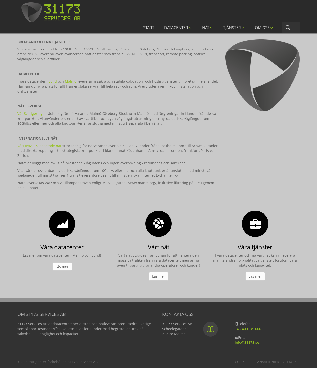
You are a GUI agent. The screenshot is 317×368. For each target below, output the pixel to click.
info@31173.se (247, 342)
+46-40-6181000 (248, 328)
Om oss (262, 27)
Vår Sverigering (30, 113)
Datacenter (176, 27)
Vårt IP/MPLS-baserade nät (39, 145)
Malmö (70, 81)
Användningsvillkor (276, 361)
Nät (205, 27)
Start (148, 27)
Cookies (242, 361)
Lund (53, 81)
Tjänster (232, 27)
